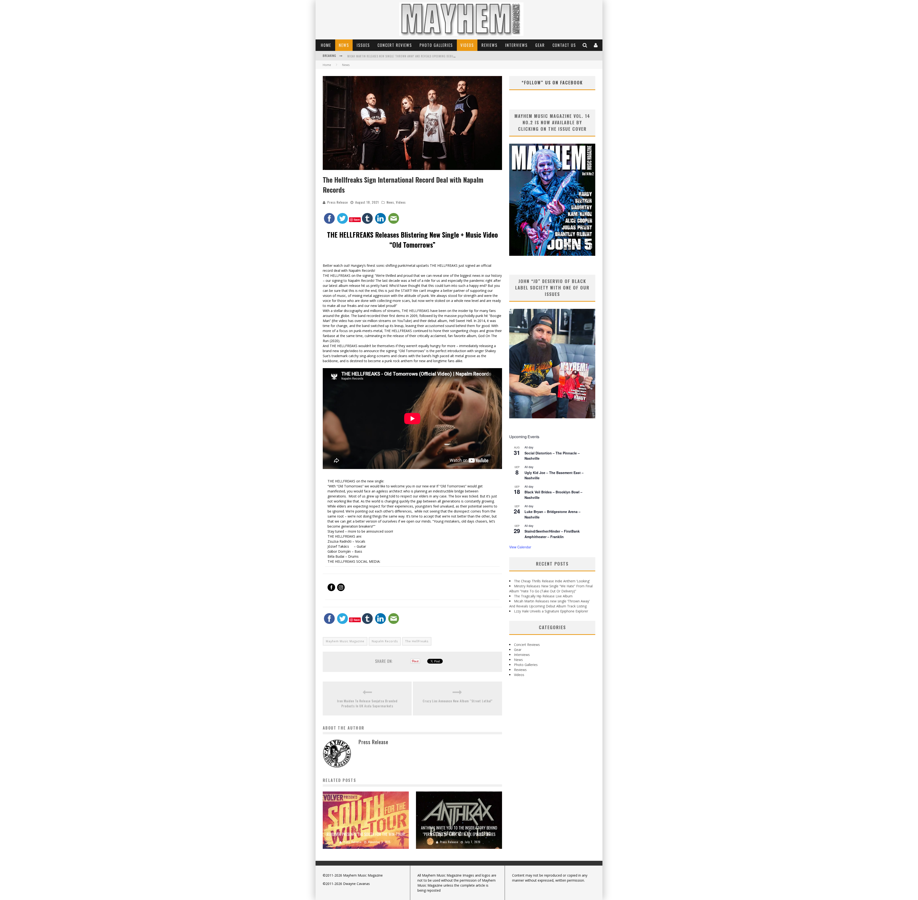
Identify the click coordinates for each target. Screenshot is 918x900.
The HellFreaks (416, 641)
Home (326, 45)
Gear (540, 45)
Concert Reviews (394, 45)
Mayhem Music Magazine (345, 641)
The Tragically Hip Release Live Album (543, 596)
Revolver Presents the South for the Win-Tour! (366, 834)
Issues (363, 45)
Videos (467, 45)
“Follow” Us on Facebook (552, 82)
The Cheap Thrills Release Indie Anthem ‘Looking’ (552, 581)
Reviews (489, 45)
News (344, 45)
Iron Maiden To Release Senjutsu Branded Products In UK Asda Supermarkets (367, 703)
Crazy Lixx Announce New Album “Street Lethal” (457, 700)
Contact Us (564, 45)
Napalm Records (385, 641)
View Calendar (520, 547)
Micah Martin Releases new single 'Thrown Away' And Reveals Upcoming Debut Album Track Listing (415, 56)
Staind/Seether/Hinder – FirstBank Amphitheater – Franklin (552, 534)
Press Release (337, 202)
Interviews (516, 45)
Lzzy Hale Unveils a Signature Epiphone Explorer (551, 611)
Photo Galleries (436, 45)
